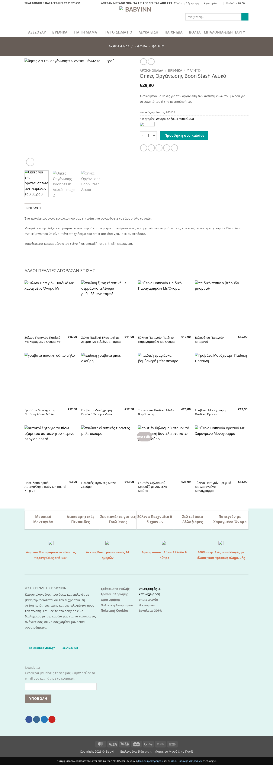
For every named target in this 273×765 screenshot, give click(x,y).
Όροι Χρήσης (110, 600)
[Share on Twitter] (151, 147)
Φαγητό (158, 46)
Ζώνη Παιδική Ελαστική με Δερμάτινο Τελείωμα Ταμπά (101, 340)
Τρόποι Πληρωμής (114, 594)
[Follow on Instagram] (36, 719)
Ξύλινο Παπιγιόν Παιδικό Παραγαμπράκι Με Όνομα (156, 340)
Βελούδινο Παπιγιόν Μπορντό (209, 340)
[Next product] (143, 61)
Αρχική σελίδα (119, 46)
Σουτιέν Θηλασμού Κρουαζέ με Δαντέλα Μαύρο (152, 487)
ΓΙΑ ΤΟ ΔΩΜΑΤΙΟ (117, 32)
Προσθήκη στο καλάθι (184, 135)
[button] (186, 3)
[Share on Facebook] (143, 147)
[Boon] (147, 125)
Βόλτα (195, 32)
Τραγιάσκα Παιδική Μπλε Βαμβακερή (156, 412)
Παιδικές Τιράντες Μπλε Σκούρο (98, 485)
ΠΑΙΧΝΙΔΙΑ (174, 32)
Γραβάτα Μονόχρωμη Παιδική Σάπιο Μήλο (40, 412)
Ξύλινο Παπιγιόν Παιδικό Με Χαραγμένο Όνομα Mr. (43, 340)
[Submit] (244, 17)
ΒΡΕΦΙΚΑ (59, 32)
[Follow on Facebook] (28, 719)
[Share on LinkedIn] (174, 147)
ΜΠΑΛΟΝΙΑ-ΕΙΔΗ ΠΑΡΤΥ (224, 32)
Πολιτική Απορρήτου (117, 605)
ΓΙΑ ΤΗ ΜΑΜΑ (85, 32)
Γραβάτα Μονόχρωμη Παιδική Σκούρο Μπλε (96, 412)
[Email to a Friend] (159, 147)
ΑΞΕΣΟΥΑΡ (37, 32)
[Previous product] (151, 61)
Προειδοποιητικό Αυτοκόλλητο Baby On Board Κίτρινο (45, 487)
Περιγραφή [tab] (33, 208)
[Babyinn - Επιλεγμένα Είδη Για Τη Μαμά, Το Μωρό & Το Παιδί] (136, 16)
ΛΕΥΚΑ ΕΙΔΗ (148, 32)
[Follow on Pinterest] (51, 719)
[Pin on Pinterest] (166, 147)
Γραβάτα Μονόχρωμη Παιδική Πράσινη (210, 412)
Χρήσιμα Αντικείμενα (180, 119)
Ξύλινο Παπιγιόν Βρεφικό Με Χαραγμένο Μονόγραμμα (213, 487)
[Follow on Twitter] (44, 719)
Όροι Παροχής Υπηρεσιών (186, 761)
